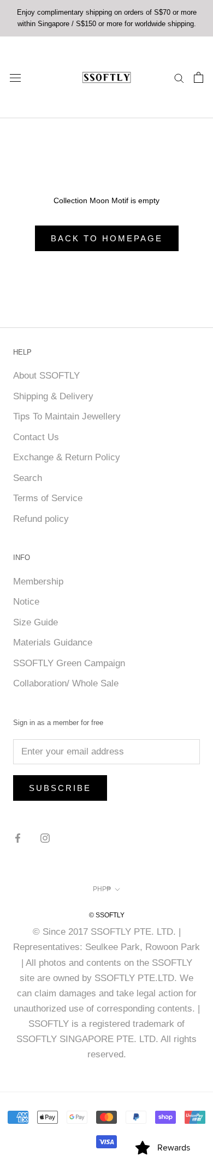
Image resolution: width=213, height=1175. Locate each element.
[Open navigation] (15, 77)
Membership (38, 581)
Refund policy (41, 519)
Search (27, 478)
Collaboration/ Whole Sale (66, 683)
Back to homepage (107, 238)
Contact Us (36, 437)
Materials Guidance (52, 642)
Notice (26, 601)
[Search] (179, 77)
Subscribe (60, 788)
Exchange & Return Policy (66, 457)
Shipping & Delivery (53, 396)
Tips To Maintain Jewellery (67, 416)
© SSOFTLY (107, 915)
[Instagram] (45, 837)
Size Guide (35, 622)
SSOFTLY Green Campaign (69, 663)
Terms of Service (47, 498)
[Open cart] (198, 77)
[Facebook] (17, 837)
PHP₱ (102, 889)
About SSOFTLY (46, 375)
